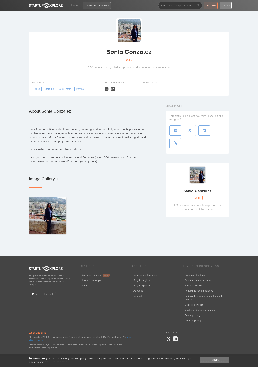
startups (49, 89)
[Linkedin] (113, 89)
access (226, 5)
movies (80, 89)
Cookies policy (193, 320)
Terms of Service (194, 285)
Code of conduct (194, 304)
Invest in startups (91, 280)
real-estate (65, 89)
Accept (214, 359)
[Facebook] (106, 89)
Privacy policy (192, 315)
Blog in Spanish (142, 285)
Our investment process (198, 280)
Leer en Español (44, 294)
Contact (137, 296)
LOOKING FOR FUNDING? (97, 5)
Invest (74, 5)
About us (138, 290)
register (211, 5)
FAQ (84, 285)
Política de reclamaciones (199, 290)
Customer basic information (200, 310)
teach (37, 89)
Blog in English (141, 280)
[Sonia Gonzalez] (48, 215)
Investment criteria (195, 275)
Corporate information (145, 275)
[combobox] (180, 5)
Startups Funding (95, 275)
